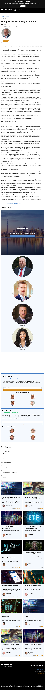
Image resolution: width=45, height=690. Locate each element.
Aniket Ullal (8, 593)
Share (3, 16)
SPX (19, 508)
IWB (37, 655)
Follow (6, 40)
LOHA (12, 596)
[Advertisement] (22, 362)
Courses (4, 458)
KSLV (18, 655)
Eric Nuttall (22, 301)
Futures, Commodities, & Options (9, 469)
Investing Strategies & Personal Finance (10, 472)
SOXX (19, 567)
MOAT (19, 626)
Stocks (4, 477)
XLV (17, 567)
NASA (14, 596)
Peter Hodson (22, 325)
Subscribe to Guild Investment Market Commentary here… (13, 203)
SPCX (17, 596)
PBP (42, 508)
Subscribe (22, 390)
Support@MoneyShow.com (40, 671)
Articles (4, 453)
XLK (15, 567)
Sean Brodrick (31, 623)
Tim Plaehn (30, 593)
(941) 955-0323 (41, 673)
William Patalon (9, 505)
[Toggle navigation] (42, 10)
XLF (18, 508)
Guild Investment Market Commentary (14, 52)
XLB (15, 508)
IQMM (10, 596)
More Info (22, 5)
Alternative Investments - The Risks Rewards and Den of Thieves (33, 553)
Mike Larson (8, 534)
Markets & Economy (6, 474)
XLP (16, 567)
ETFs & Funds (5, 464)
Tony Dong (30, 505)
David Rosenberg (22, 277)
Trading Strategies (6, 479)
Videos (4, 456)
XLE (17, 508)
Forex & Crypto (5, 467)
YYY (42, 596)
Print (8, 16)
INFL (42, 626)
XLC (40, 655)
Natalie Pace (31, 563)
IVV (35, 655)
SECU (16, 596)
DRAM (19, 596)
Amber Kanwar (22, 349)
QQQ (38, 655)
